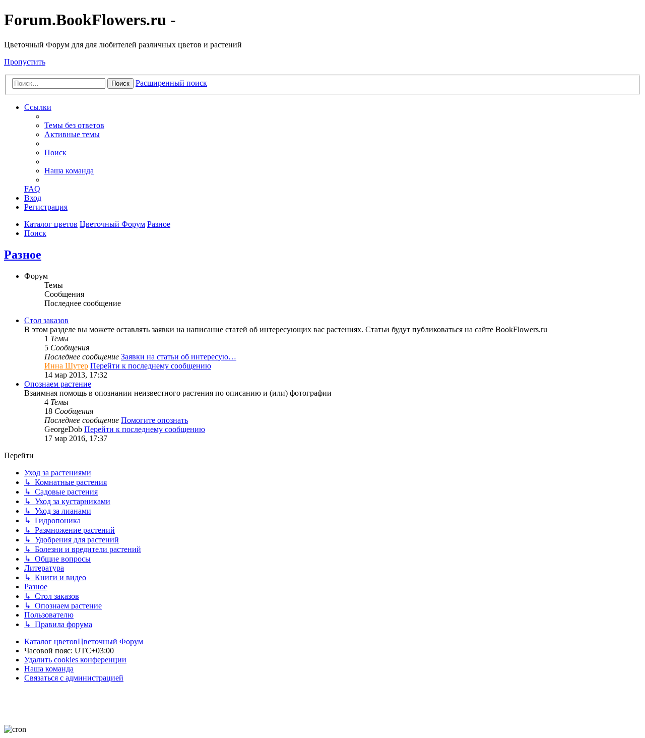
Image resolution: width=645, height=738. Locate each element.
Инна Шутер (66, 365)
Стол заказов (46, 320)
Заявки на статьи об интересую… (178, 356)
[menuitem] (74, 125)
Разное (22, 254)
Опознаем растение (57, 384)
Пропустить (24, 61)
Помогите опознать (154, 420)
